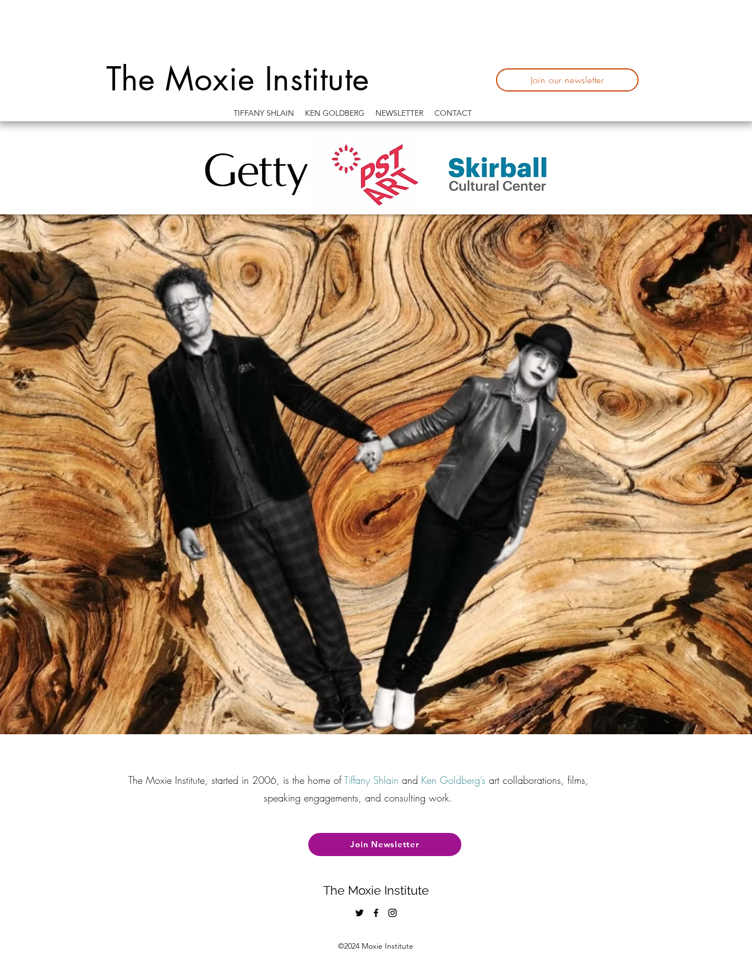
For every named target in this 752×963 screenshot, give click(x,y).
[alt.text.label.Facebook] (376, 912)
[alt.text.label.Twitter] (359, 912)
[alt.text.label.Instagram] (392, 912)
